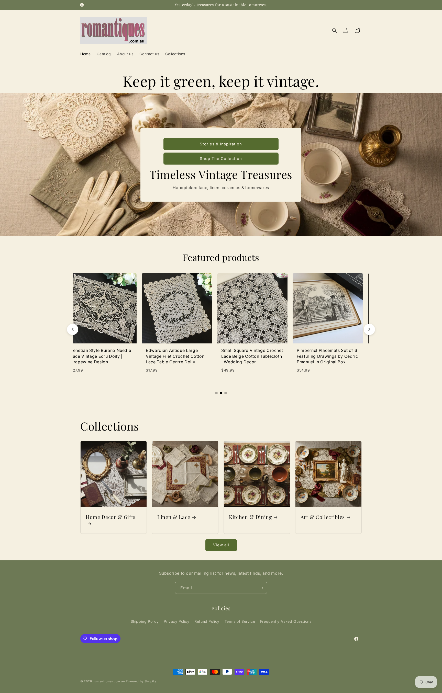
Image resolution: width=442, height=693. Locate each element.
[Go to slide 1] (216, 393)
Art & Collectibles (323, 517)
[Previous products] (72, 329)
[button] (334, 30)
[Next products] (369, 329)
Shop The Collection (221, 158)
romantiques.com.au (109, 681)
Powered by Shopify (141, 681)
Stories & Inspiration (221, 144)
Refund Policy (206, 621)
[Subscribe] (261, 588)
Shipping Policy (145, 621)
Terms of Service (240, 621)
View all (221, 544)
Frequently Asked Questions (286, 621)
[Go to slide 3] (225, 393)
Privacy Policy (176, 621)
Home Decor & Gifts (111, 517)
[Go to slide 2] (221, 393)
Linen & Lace (173, 517)
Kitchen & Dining (250, 517)
